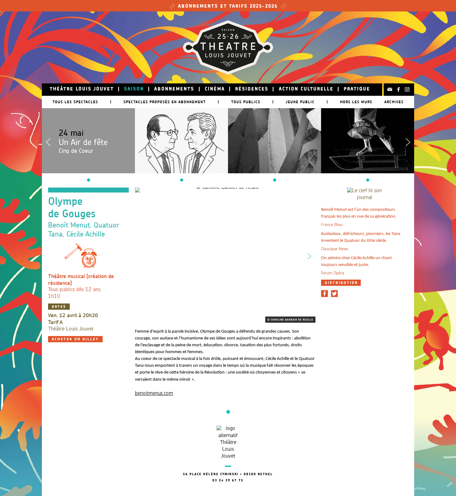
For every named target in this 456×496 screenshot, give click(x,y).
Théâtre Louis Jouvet (82, 89)
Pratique (357, 89)
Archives (394, 102)
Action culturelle (306, 89)
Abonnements (174, 89)
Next (408, 140)
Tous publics (245, 102)
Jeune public (300, 102)
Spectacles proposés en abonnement (164, 102)
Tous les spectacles (75, 102)
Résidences (251, 89)
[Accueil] (228, 47)
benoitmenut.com (154, 393)
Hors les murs (356, 102)
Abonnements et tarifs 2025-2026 (228, 6)
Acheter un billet (75, 339)
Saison (134, 89)
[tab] (341, 283)
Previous (48, 140)
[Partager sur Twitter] (334, 293)
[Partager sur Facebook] (324, 293)
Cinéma (215, 89)
